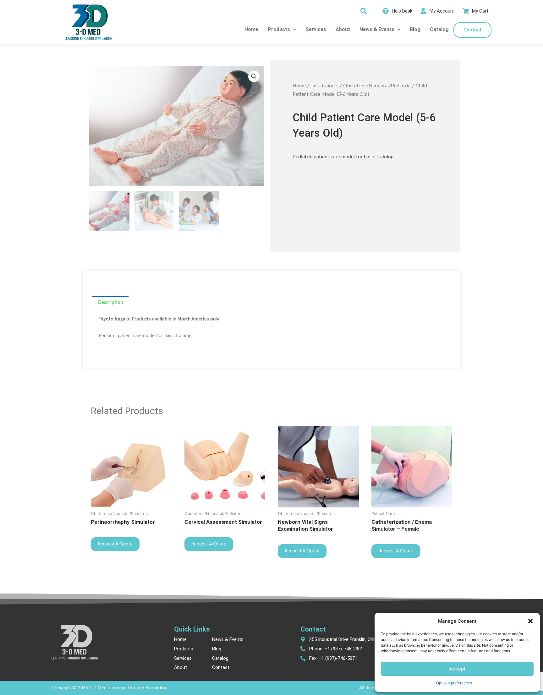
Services (315, 29)
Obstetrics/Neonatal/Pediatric (377, 85)
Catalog (439, 29)
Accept (457, 669)
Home (251, 29)
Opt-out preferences (454, 683)
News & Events (376, 29)
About (343, 29)
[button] (530, 621)
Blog (415, 29)
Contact (472, 30)
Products (279, 29)
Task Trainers (324, 85)
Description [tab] (110, 302)
